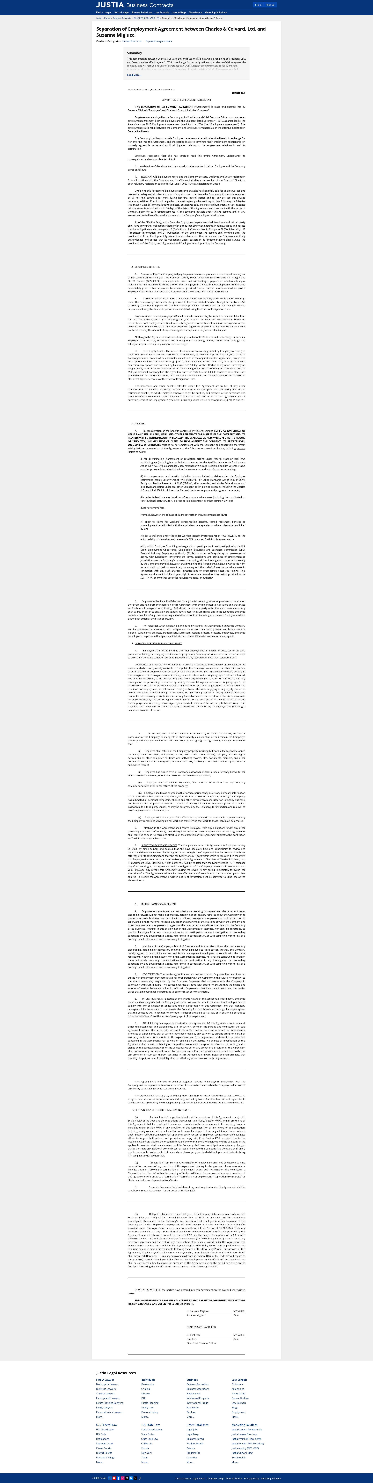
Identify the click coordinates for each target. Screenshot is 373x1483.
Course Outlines (240, 1398)
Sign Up (270, 5)
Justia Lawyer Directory (244, 1434)
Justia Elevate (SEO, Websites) (248, 1443)
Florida (145, 1448)
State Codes (147, 1434)
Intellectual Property (197, 1398)
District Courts (104, 1452)
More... (99, 1416)
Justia (99, 18)
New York (146, 1452)
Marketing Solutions (216, 12)
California (146, 1443)
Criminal (145, 1388)
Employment (193, 1393)
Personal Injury (149, 1412)
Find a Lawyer (104, 12)
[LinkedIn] (110, 1478)
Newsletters (195, 12)
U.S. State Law (150, 1425)
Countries (191, 1457)
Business (192, 1379)
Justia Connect (183, 1478)
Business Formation (197, 1384)
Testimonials (239, 1457)
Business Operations (197, 1388)
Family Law (147, 1407)
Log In (258, 5)
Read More (133, 74)
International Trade (197, 1402)
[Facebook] (118, 1478)
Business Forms (195, 1438)
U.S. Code (101, 1434)
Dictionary (237, 1384)
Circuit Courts (103, 1448)
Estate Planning (150, 1402)
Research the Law (142, 12)
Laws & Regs (179, 12)
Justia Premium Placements (246, 1438)
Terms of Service (233, 1478)
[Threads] (127, 1478)
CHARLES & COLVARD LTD (146, 18)
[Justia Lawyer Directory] (139, 1478)
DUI (143, 1398)
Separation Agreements (159, 41)
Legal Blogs (192, 1434)
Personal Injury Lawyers (109, 1412)
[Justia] (110, 4)
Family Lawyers (104, 1407)
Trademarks (193, 1452)
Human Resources (132, 41)
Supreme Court (104, 1443)
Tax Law (191, 1412)
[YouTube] (114, 1478)
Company (212, 1478)
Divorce (145, 1393)
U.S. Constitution (105, 1429)
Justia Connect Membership (247, 1429)
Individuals (148, 1379)
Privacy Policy (251, 1478)
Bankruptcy (147, 1384)
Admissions (238, 1388)
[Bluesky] (131, 1478)
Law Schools (162, 12)
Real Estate (192, 1407)
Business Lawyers (106, 1388)
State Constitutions (151, 1429)
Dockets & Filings (105, 1457)
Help (221, 1478)
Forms (107, 18)
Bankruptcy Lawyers (107, 1384)
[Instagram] (122, 1478)
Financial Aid (238, 1393)
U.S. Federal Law (106, 1425)
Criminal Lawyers (105, 1393)
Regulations (102, 1438)
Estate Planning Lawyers (109, 1402)
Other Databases (197, 1425)
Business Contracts (122, 18)
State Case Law (149, 1438)
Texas (144, 1457)
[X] (135, 1478)
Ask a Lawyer (122, 12)
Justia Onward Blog (242, 1452)
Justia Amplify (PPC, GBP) (245, 1448)
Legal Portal (198, 1478)
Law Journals (239, 1402)
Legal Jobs (192, 1429)
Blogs (235, 1407)
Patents (190, 1448)
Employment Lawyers (107, 1398)
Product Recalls (194, 1443)
